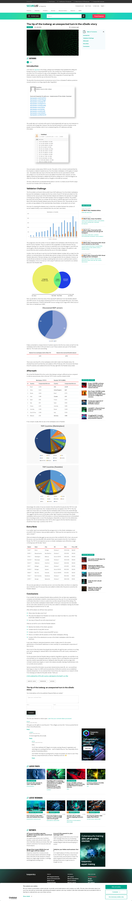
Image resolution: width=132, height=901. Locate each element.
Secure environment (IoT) (53, 878)
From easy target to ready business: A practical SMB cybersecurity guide (54, 817)
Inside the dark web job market (95, 581)
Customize (115, 892)
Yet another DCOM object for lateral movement (96, 559)
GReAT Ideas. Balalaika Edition (92, 210)
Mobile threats (51, 880)
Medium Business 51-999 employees (82, 1)
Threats (49, 874)
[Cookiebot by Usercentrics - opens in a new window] (13, 898)
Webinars (90, 880)
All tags (90, 878)
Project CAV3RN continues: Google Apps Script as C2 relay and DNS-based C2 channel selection (96, 385)
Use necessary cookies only (116, 897)
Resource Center (63, 10)
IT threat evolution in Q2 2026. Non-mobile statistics (95, 783)
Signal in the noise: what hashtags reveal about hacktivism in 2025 (95, 589)
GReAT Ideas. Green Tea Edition (92, 219)
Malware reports (92, 780)
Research (30, 27)
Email (54, 704)
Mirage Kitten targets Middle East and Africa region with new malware (38, 850)
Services (53, 10)
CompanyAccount (79, 6)
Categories (70, 874)
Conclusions (86, 46)
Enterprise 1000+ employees (98, 1)
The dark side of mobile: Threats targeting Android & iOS (75, 817)
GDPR (80, 10)
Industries (37, 10)
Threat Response (92, 876)
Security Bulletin (72, 880)
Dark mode (96, 6)
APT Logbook (91, 882)
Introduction (86, 35)
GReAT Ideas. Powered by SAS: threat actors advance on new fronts (93, 243)
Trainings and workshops (35, 812)
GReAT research (31, 780)
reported (36, 69)
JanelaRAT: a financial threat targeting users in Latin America (96, 409)
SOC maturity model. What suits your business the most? (35, 816)
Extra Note (86, 43)
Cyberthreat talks (54, 812)
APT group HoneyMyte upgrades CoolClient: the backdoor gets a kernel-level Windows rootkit (39, 835)
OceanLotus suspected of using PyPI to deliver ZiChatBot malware (95, 402)
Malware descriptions (73, 878)
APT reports (71, 876)
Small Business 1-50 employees (65, 1)
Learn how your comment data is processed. (60, 718)
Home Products (52, 1)
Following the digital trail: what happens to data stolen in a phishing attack (96, 567)
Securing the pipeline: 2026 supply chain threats (94, 816)
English (102, 6)
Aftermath (85, 41)
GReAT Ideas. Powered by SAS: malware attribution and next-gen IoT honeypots (92, 231)
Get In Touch (88, 6)
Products (45, 10)
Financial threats (51, 882)
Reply (28, 729)
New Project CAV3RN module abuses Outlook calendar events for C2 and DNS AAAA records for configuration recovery (96, 394)
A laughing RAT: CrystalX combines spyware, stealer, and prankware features (96, 417)
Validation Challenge (88, 38)
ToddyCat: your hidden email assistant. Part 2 (65, 850)
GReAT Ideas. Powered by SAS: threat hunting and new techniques (93, 256)
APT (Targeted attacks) (53, 876)
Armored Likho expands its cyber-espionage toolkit (34, 783)
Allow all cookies (116, 887)
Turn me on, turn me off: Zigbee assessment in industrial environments (95, 574)
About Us (73, 10)
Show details (26, 896)
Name (28, 704)
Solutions (29, 10)
